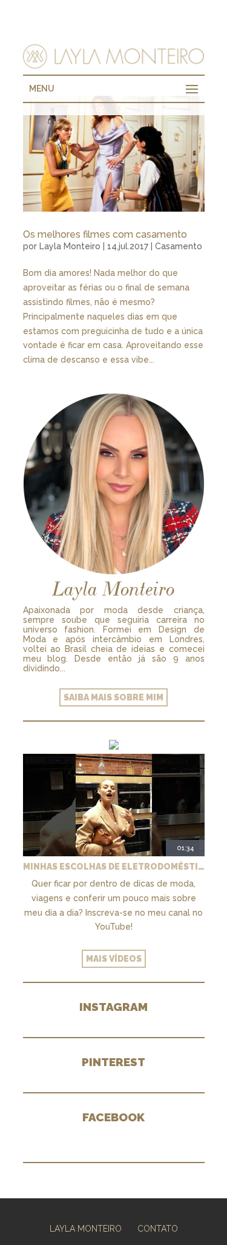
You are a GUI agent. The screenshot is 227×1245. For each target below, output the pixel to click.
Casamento (178, 246)
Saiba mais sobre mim (113, 697)
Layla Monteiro (69, 246)
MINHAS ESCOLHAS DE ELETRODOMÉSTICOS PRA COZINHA (114, 866)
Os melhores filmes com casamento (105, 234)
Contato (157, 1228)
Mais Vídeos (114, 959)
